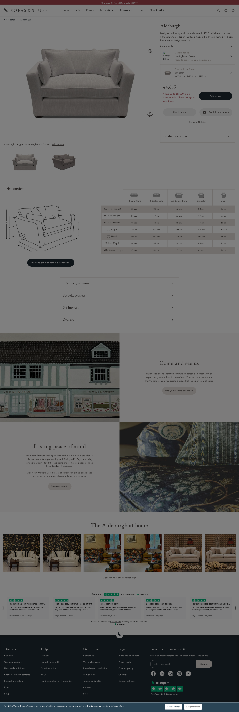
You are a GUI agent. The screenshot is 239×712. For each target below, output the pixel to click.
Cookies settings (173, 707)
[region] (119, 707)
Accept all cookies (193, 707)
